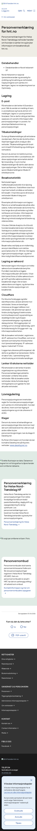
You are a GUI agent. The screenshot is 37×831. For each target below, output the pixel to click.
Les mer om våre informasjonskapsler (18, 792)
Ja (15, 627)
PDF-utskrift (21, 635)
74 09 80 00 (6, 773)
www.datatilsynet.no (18, 445)
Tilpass (18, 823)
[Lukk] (31, 780)
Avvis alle (18, 817)
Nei (24, 627)
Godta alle (18, 811)
